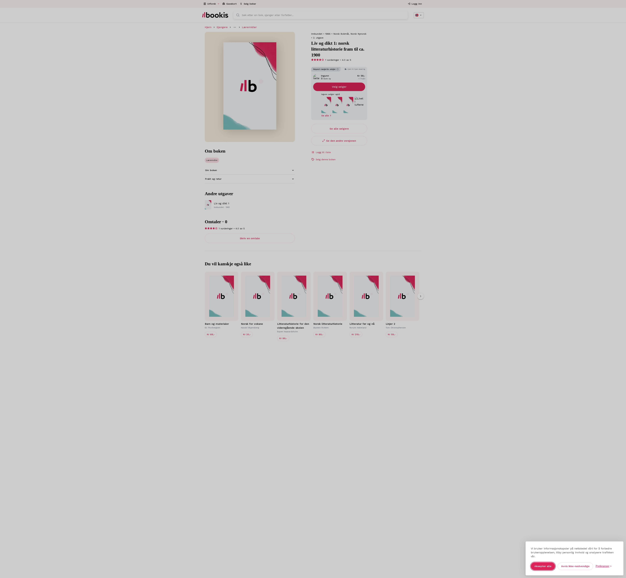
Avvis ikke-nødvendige (575, 566)
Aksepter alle (542, 566)
